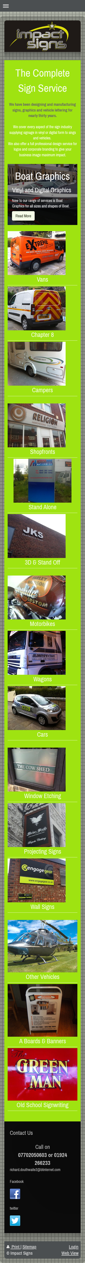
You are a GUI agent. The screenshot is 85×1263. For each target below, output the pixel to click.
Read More (23, 216)
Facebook (17, 1181)
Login (73, 1246)
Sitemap (29, 1246)
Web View (69, 1253)
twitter (14, 1208)
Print (15, 1246)
